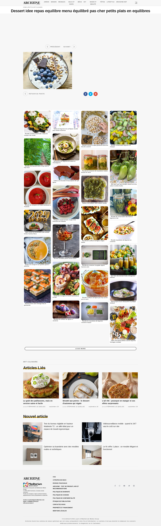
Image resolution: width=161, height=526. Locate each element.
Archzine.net (121, 2)
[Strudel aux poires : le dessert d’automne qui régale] (80, 385)
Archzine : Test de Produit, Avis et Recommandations (66, 487)
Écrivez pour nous (60, 483)
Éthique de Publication (62, 501)
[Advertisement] (80, 29)
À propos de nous (59, 480)
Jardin (46, 2)
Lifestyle (111, 2)
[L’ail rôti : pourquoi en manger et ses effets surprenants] (120, 385)
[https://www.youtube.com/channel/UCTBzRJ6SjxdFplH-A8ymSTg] (124, 486)
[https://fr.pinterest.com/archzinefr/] (134, 486)
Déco (80, 2)
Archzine (32, 3)
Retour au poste (36, 94)
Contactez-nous (59, 504)
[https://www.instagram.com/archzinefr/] (120, 486)
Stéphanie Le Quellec (36, 406)
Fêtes (102, 2)
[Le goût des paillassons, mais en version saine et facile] (41, 385)
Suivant (67, 46)
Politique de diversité (61, 492)
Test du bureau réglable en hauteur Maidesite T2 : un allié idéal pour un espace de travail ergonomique (58, 426)
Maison (54, 2)
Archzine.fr (33, 478)
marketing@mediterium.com (36, 500)
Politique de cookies (61, 495)
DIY (85, 2)
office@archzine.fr (28, 503)
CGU (54, 477)
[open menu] (136, 3)
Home (25, 7)
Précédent (55, 46)
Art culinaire (37, 7)
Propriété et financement (63, 507)
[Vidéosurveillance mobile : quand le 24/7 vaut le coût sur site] (92, 432)
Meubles (61, 2)
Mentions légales (60, 511)
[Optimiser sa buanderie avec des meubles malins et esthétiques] (32, 455)
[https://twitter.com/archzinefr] (129, 486)
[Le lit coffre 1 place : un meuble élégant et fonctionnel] (92, 455)
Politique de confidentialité (64, 498)
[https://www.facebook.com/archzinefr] (115, 486)
